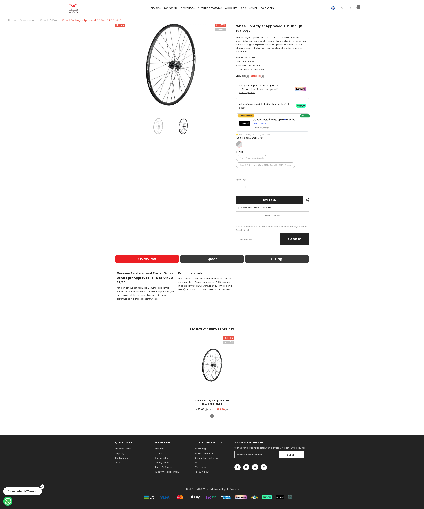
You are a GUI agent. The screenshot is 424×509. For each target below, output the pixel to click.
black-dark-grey (212, 416)
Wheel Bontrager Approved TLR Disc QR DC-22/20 (92, 20)
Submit (291, 454)
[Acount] (350, 8)
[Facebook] (237, 467)
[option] (170, 65)
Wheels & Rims (49, 20)
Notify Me (269, 199)
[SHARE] (306, 200)
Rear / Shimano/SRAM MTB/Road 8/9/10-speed (265, 164)
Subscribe (294, 239)
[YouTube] (255, 467)
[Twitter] (264, 467)
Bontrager (250, 57)
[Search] (342, 8)
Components (28, 20)
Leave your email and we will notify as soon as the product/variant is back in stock (271, 228)
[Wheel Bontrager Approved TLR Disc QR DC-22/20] (212, 365)
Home (12, 20)
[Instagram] (246, 467)
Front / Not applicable (251, 157)
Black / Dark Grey (239, 144)
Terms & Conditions (263, 207)
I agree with (246, 207)
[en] (332, 8)
